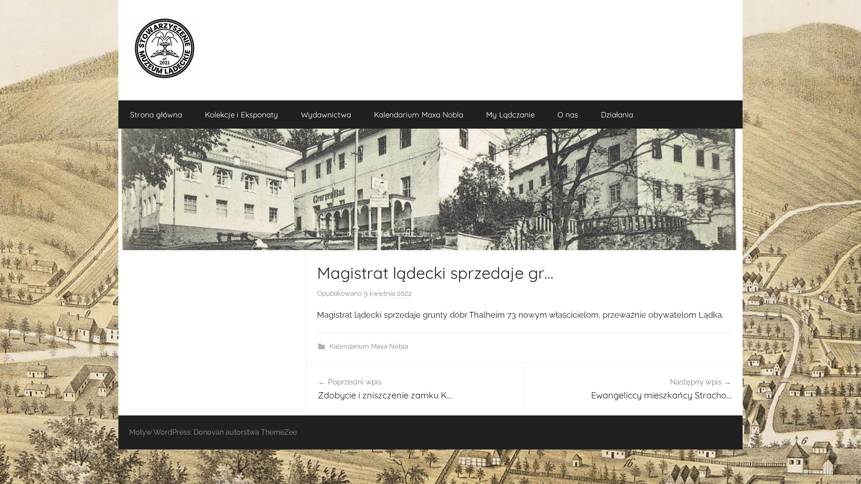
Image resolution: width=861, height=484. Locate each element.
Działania (617, 114)
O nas (567, 114)
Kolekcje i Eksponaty (241, 114)
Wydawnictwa (326, 114)
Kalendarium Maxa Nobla (418, 114)
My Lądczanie (510, 114)
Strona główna (156, 114)
